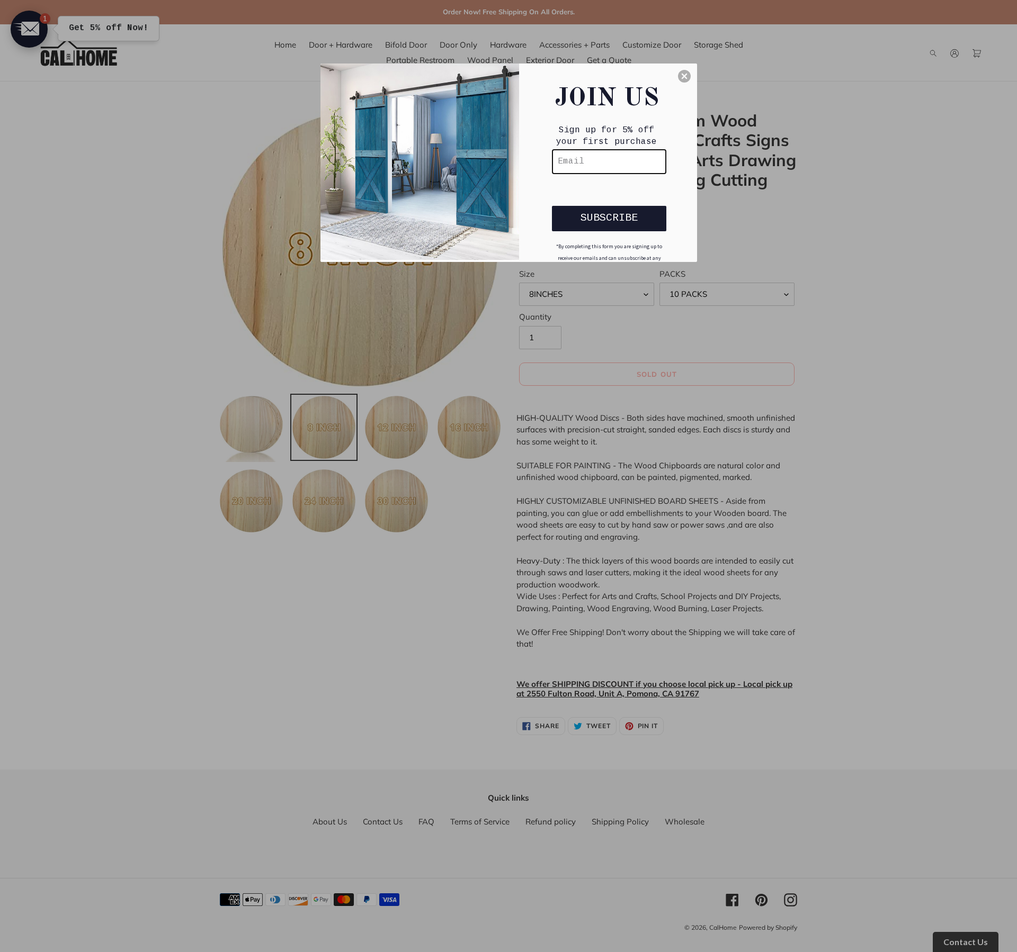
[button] (684, 76)
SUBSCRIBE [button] (609, 218)
